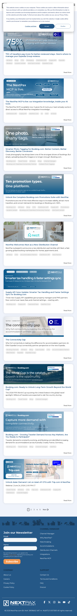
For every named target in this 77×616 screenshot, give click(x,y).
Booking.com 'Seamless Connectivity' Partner (21, 164)
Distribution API (41, 60)
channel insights (22, 492)
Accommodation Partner (29, 254)
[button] (45, 602)
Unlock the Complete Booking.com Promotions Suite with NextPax (37, 197)
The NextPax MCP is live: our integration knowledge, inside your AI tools (37, 103)
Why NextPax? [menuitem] (46, 538)
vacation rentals (20, 63)
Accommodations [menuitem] (47, 546)
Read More (67, 72)
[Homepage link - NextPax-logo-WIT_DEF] (20, 605)
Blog (16, 60)
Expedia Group (47, 63)
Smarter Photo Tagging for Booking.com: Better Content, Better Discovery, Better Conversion (36, 150)
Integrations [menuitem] (45, 554)
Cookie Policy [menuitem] (9, 587)
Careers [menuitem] (7, 579)
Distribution (10, 492)
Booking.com (11, 161)
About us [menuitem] (7, 575)
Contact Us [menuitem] (44, 575)
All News (9, 60)
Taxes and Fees (33, 304)
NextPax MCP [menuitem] (45, 558)
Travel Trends (22, 161)
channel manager (50, 161)
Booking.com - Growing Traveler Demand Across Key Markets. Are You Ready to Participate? (37, 436)
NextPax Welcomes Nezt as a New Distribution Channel (32, 245)
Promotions (65, 207)
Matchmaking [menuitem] (45, 542)
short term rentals (34, 63)
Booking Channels (12, 349)
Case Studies (40, 349)
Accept (47, 26)
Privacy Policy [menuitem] (9, 583)
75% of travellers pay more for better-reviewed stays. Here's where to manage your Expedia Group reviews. (38, 55)
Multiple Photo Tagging (46, 164)
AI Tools (53, 113)
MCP (46, 113)
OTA (22, 60)
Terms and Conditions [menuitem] (48, 579)
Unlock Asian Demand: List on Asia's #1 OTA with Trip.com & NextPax (38, 482)
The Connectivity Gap (16, 340)
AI (41, 113)
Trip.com (35, 489)
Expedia (61, 60)
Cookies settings (30, 26)
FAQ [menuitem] (41, 583)
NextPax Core (33, 113)
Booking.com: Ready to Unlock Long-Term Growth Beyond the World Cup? (38, 388)
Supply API (52, 60)
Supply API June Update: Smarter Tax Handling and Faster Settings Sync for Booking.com (37, 293)
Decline (63, 26)
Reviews (9, 63)
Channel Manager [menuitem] (47, 534)
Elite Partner (11, 352)
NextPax (53, 446)
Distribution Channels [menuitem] (48, 550)
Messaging (30, 60)
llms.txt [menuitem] (43, 587)
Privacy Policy (13, 554)
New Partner (57, 254)
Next (45, 510)
